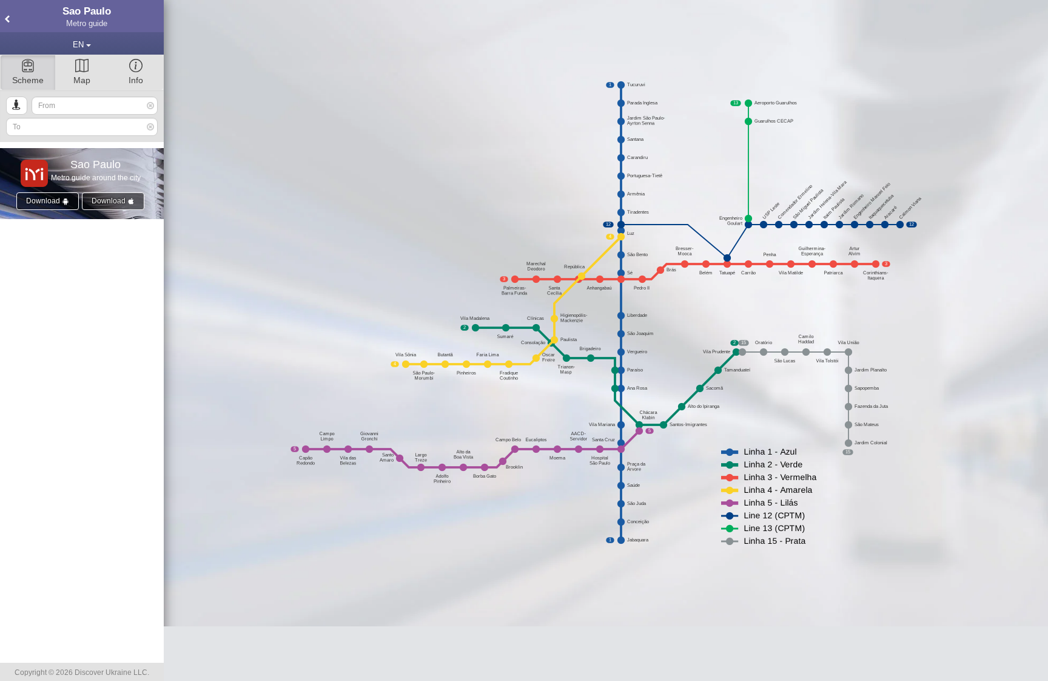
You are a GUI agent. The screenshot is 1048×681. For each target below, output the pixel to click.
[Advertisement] (606, 653)
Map (81, 80)
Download (44, 201)
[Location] (16, 106)
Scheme (28, 80)
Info (136, 80)
